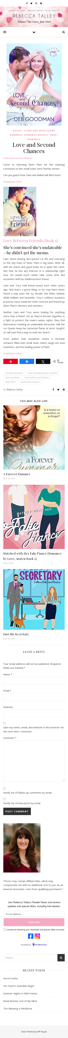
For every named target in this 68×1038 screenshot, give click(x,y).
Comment (9, 737)
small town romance (30, 382)
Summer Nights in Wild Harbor (20, 993)
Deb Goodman (12, 377)
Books (17, 130)
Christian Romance (14, 373)
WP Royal (42, 1031)
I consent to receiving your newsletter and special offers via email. (35, 929)
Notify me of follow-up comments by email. (27, 792)
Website (8, 707)
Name (7, 674)
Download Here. (12, 181)
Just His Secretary (16, 634)
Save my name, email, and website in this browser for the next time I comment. (33, 729)
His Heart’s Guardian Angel (18, 985)
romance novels (36, 135)
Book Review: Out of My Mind (20, 1001)
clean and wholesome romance (42, 373)
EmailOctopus (41, 945)
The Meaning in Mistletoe (17, 1008)
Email (7, 690)
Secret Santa (10, 978)
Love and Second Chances (18, 158)
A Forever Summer (16, 474)
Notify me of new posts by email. (22, 803)
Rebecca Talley (15, 389)
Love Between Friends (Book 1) (30, 240)
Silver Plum (10, 382)
